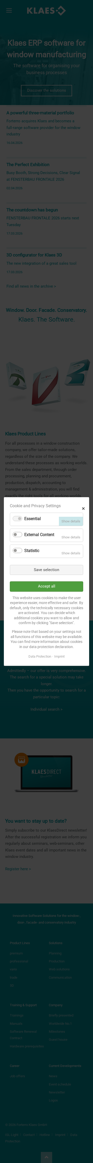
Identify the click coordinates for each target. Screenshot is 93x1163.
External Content (39, 534)
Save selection (46, 569)
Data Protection (39, 656)
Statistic (31, 550)
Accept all (46, 586)
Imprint (59, 656)
